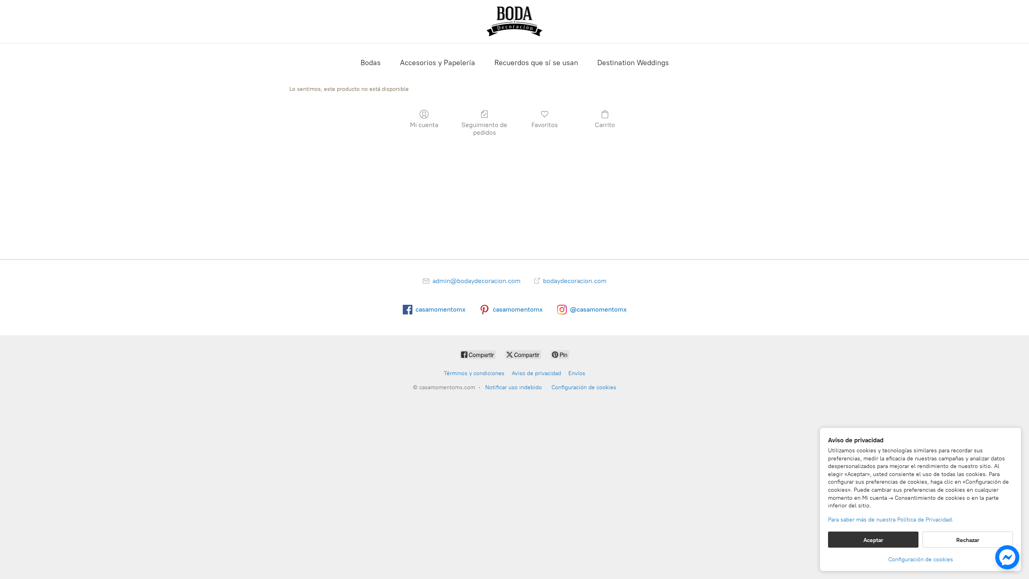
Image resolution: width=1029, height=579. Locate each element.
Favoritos (544, 125)
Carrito (605, 125)
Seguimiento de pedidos (484, 128)
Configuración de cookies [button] (920, 559)
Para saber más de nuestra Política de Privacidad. (890, 519)
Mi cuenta (424, 125)
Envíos (576, 373)
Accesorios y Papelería (437, 62)
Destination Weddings (633, 62)
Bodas (371, 62)
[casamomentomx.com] (514, 21)
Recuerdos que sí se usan (536, 62)
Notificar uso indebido (513, 387)
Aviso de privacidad (536, 373)
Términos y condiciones (474, 373)
